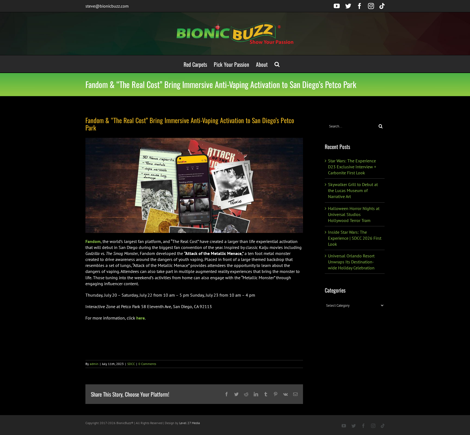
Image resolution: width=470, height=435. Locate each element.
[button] (277, 63)
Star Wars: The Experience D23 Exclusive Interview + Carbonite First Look (352, 166)
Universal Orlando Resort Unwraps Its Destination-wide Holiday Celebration (351, 261)
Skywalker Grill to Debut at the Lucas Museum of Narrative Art (353, 190)
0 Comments (147, 364)
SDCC (131, 364)
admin (94, 364)
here (140, 318)
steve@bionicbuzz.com (107, 6)
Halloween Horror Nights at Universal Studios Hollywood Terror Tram (353, 214)
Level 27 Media (189, 423)
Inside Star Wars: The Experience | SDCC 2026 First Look (354, 238)
